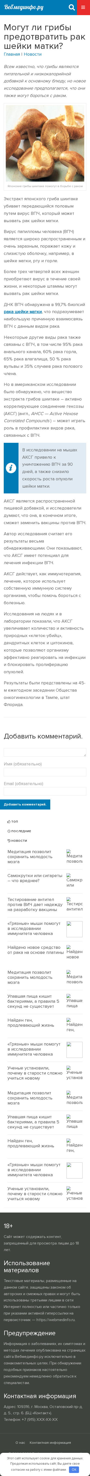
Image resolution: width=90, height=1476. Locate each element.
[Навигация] (83, 7)
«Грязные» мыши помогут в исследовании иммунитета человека (34, 928)
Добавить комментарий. (25, 804)
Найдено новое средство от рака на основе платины (36, 950)
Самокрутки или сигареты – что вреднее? (35, 878)
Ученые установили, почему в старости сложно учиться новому (35, 1073)
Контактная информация (50, 1442)
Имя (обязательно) (23, 764)
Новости (33, 54)
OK (74, 1470)
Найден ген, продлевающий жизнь (31, 1022)
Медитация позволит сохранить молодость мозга (30, 856)
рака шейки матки (23, 311)
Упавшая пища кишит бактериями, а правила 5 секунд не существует (33, 1001)
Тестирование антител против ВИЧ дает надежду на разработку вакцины (35, 904)
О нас (20, 1442)
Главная (12, 54)
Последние (20, 831)
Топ (14, 822)
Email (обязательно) (23, 783)
